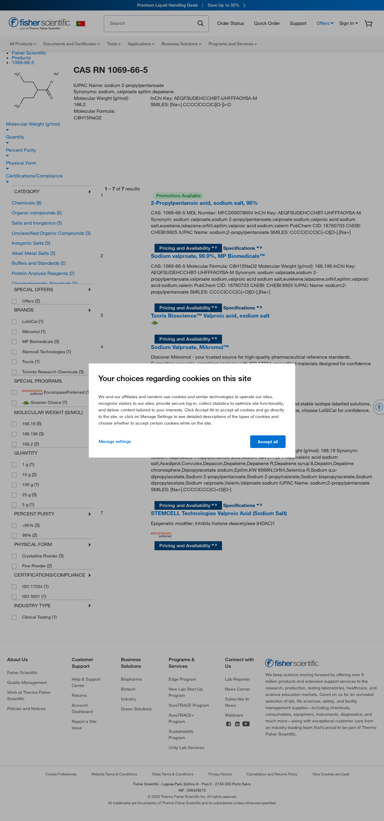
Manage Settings (115, 441)
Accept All (268, 441)
